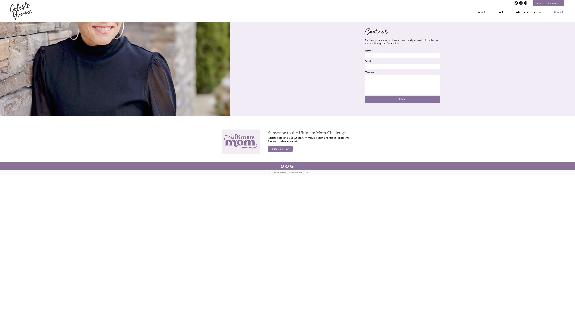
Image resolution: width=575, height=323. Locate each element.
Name (368, 50)
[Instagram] (525, 3)
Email (368, 61)
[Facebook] (521, 3)
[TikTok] (516, 3)
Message (369, 72)
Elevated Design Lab (300, 172)
